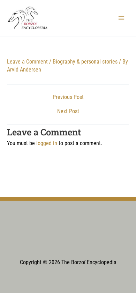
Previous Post (68, 97)
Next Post (68, 112)
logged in (46, 143)
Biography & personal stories (85, 62)
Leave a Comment (27, 62)
